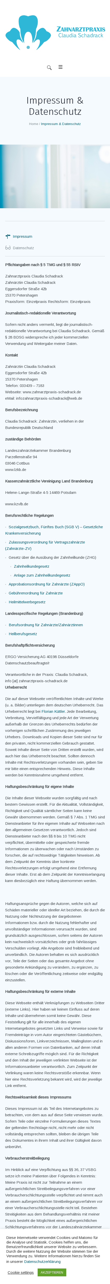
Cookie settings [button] (21, 1272)
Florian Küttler (53, 711)
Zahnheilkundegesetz (31, 566)
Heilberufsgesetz (23, 634)
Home (33, 124)
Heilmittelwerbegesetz (27, 602)
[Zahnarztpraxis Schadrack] (55, 34)
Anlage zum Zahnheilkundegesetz (42, 575)
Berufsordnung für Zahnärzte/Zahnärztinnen (46, 625)
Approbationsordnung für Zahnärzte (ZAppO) (47, 584)
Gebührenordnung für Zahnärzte (36, 593)
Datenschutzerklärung (42, 1261)
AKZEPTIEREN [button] (52, 1272)
